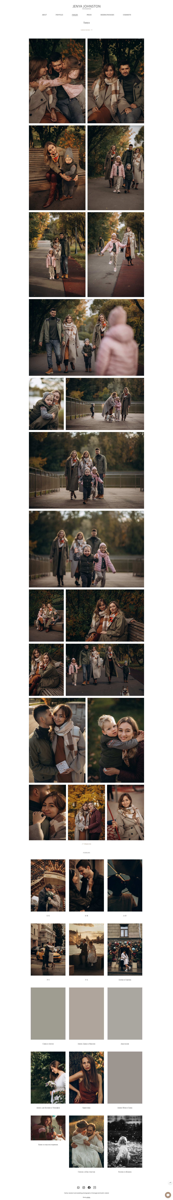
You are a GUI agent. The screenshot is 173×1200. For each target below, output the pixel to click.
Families (75, 15)
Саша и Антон (48, 1044)
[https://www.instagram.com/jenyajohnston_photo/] (83, 1187)
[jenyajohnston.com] (86, 7)
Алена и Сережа (125, 980)
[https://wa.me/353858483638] (78, 1187)
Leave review (85, 30)
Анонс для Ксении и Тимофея (48, 1108)
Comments (127, 15)
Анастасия (125, 1044)
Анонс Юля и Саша (124, 1108)
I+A (86, 980)
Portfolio (59, 15)
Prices (89, 15)
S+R (86, 916)
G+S (48, 916)
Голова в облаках (124, 1172)
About (44, 15)
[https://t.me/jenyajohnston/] (94, 1187)
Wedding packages (107, 15)
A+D (124, 916)
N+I (48, 980)
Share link (87, 844)
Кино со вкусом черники (48, 1144)
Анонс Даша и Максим (86, 1044)
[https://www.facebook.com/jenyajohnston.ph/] (89, 1187)
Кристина (86, 1108)
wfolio (88, 1197)
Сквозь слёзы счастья (86, 1172)
